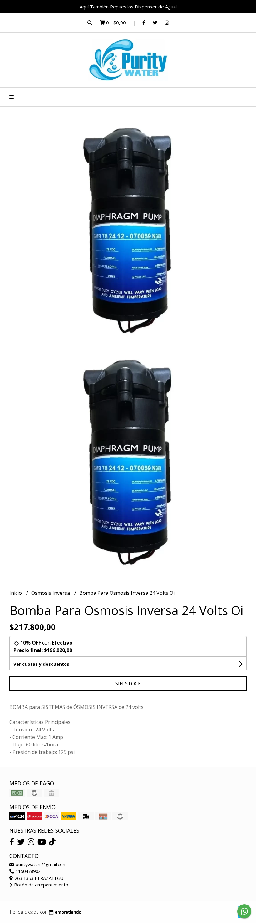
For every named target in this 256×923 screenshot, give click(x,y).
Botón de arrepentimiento (40, 885)
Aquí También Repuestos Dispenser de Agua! (128, 6)
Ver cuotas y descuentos (41, 664)
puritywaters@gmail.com (40, 864)
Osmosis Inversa (51, 592)
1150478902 (27, 871)
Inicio (16, 592)
